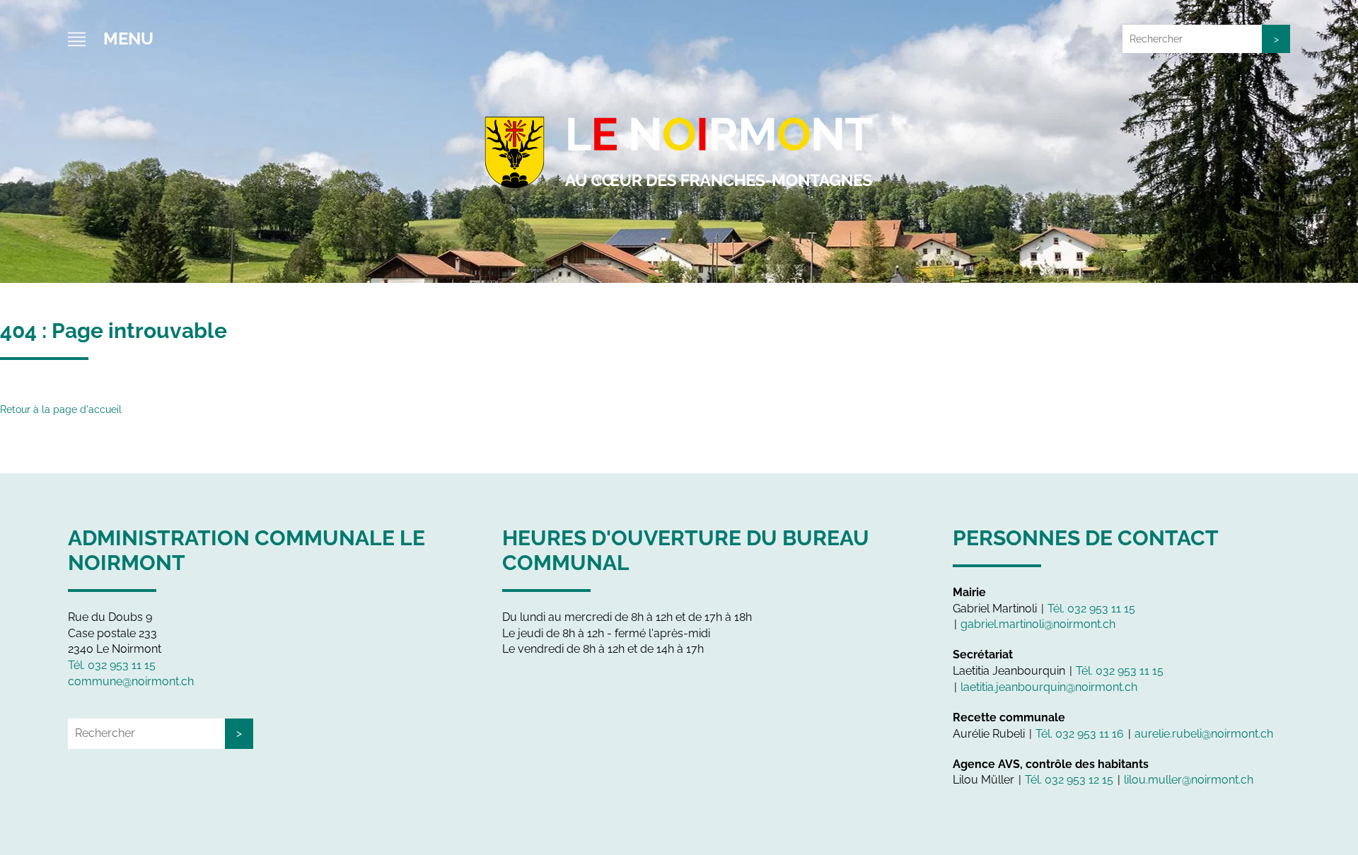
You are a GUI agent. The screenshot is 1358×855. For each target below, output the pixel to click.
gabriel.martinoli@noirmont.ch (1038, 624)
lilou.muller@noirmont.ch (1188, 779)
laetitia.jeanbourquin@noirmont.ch (1049, 687)
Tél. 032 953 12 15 (1069, 779)
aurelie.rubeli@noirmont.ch (1203, 733)
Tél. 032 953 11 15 (112, 665)
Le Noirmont (679, 148)
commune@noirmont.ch (131, 681)
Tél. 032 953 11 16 (1079, 733)
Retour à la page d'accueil (61, 409)
